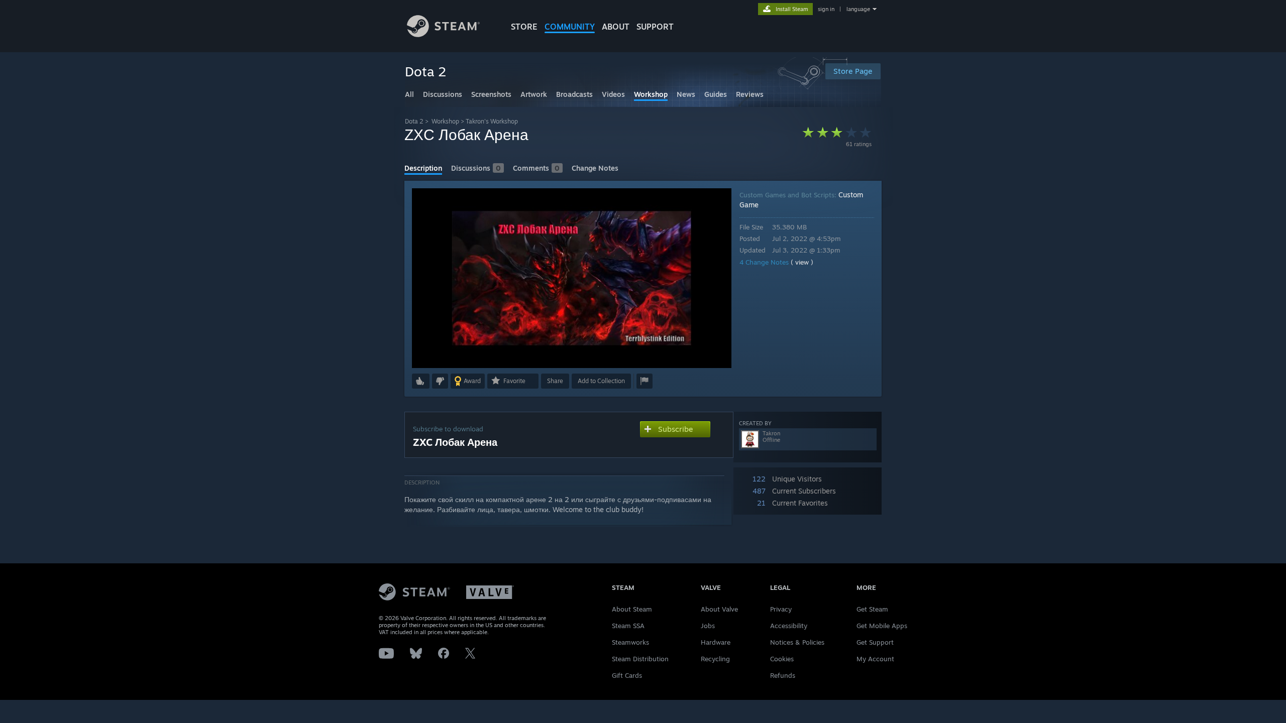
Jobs (708, 626)
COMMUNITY (570, 27)
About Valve (719, 609)
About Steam (632, 609)
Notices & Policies (797, 642)
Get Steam (872, 609)
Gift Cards (627, 675)
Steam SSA (628, 626)
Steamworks (630, 642)
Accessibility (788, 626)
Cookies (782, 659)
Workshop (445, 121)
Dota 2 (414, 121)
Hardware (715, 642)
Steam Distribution (640, 659)
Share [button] (555, 381)
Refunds (782, 675)
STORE (524, 27)
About (615, 27)
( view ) (802, 262)
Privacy (781, 609)
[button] (421, 381)
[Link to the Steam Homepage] (443, 34)
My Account (875, 659)
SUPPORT (655, 27)
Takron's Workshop (492, 121)
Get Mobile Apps (881, 626)
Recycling (715, 659)
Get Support (875, 642)
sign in (826, 9)
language (858, 9)
